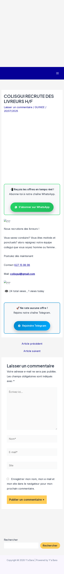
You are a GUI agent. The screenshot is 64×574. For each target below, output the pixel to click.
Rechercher (11, 539)
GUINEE (40, 107)
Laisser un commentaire (18, 107)
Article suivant (32, 351)
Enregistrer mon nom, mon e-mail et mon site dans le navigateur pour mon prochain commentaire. (31, 483)
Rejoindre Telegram (34, 325)
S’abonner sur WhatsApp (34, 207)
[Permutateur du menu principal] (57, 73)
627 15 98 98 (22, 264)
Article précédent (32, 343)
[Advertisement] (32, 33)
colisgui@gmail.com (22, 273)
